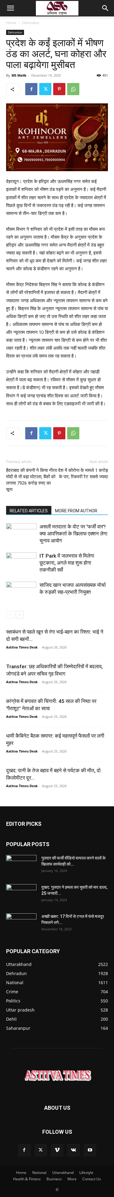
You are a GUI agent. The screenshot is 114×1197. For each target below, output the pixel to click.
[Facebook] (31, 89)
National (39, 1172)
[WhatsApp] (73, 89)
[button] (10, 8)
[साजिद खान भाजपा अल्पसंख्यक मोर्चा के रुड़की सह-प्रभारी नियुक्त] (21, 592)
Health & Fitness (27, 1178)
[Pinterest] (59, 89)
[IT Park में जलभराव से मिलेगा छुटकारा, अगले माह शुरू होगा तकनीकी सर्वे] (21, 562)
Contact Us (91, 1178)
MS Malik (19, 75)
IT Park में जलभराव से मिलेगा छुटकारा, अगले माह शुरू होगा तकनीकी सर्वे (67, 563)
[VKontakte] (73, 1150)
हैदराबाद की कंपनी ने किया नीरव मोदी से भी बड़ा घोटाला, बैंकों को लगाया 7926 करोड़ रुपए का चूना (31, 480)
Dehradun (30, 22)
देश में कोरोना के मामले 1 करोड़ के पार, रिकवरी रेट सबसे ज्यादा (83, 473)
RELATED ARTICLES (29, 510)
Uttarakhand (63, 1172)
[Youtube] (90, 1150)
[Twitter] (45, 89)
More (72, 1178)
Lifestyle (86, 1172)
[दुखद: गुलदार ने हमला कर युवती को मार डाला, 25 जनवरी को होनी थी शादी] (21, 894)
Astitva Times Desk (22, 647)
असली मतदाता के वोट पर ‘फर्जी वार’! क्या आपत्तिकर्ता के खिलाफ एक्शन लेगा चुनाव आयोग (73, 534)
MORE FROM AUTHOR (76, 510)
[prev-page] (10, 614)
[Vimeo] (57, 1150)
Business (54, 1178)
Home (11, 22)
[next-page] (19, 614)
